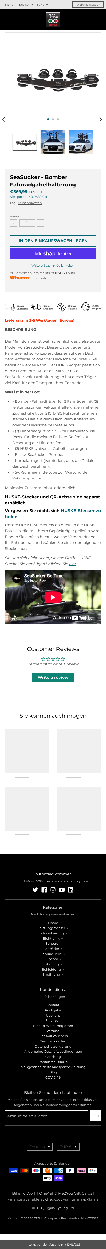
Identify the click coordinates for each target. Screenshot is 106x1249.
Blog (53, 1072)
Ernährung (51, 974)
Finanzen (53, 1020)
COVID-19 (53, 1077)
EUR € (40, 4)
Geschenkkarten (53, 1041)
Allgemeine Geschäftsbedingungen (53, 1051)
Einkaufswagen (88, 4)
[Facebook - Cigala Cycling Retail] (44, 890)
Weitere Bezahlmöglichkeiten (53, 265)
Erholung (51, 964)
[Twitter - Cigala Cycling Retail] (35, 890)
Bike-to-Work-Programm (53, 1026)
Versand (53, 1031)
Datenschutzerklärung (53, 1046)
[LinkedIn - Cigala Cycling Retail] (71, 890)
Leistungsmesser (51, 928)
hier (72, 563)
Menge (15, 216)
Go (95, 1116)
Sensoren (53, 943)
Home (53, 923)
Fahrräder (51, 949)
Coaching (53, 1057)
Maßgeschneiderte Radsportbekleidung (53, 1067)
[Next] (100, 119)
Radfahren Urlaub (53, 1062)
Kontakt (53, 1005)
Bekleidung (51, 969)
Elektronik (51, 938)
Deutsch (24, 4)
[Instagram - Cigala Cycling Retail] (53, 890)
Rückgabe (53, 1010)
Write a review (53, 677)
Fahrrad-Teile (51, 954)
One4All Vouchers (53, 1036)
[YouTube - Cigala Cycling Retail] (62, 890)
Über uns (53, 1015)
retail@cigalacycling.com (67, 881)
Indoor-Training (51, 933)
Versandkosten (30, 203)
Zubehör (51, 959)
